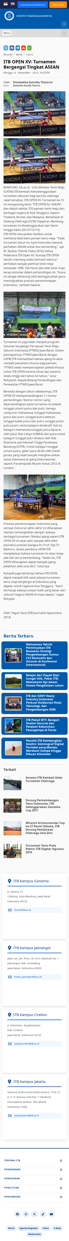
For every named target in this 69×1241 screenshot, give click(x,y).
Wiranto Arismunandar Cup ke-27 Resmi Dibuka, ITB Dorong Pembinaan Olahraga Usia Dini (45, 828)
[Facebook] (17, 1214)
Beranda (8, 54)
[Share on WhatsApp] (29, 47)
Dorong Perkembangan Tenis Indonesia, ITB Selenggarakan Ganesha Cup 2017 (43, 805)
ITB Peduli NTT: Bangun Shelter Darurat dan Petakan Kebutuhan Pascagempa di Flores (42, 725)
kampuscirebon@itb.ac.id (26, 1043)
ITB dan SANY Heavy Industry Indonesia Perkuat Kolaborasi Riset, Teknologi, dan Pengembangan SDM (44, 702)
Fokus (46, 1228)
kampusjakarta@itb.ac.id (26, 1115)
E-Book (57, 1228)
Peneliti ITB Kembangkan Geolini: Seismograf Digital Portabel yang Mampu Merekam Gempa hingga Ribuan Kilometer (45, 747)
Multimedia (34, 1234)
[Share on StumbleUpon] (23, 47)
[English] (13, 3)
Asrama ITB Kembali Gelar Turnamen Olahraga (44, 779)
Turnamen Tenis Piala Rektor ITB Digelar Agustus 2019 (45, 849)
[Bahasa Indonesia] (6, 3)
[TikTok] (43, 1214)
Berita (19, 54)
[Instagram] (26, 1214)
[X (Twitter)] (34, 1214)
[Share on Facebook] (12, 47)
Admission (58, 4)
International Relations (32, 4)
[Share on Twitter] (6, 47)
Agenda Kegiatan (28, 1228)
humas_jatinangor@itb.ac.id (28, 976)
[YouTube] (51, 1214)
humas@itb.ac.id (22, 909)
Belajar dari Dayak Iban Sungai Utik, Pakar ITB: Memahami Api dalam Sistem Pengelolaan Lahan (45, 680)
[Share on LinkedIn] (18, 47)
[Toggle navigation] (64, 33)
